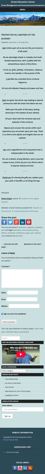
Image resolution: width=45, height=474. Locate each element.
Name (3, 292)
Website (4, 306)
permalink (19, 236)
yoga (3, 236)
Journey (35, 230)
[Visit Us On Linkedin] (25, 470)
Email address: (7, 405)
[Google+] (16, 222)
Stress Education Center (23, 1)
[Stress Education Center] (22, 25)
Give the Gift (9, 387)
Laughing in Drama (11, 395)
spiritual (38, 233)
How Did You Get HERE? (9, 245)
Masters (4, 233)
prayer (27, 233)
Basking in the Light (33, 244)
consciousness (27, 230)
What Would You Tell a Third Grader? (18, 391)
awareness (22, 227)
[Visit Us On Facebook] (14, 470)
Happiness (30, 227)
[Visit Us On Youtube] (19, 470)
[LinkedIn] (22, 222)
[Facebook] (4, 222)
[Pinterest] (28, 222)
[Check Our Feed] (30, 470)
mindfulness (20, 233)
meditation (38, 227)
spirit (3, 230)
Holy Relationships (11, 379)
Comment (5, 266)
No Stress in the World (13, 383)
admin (26, 42)
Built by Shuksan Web (10, 440)
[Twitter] (10, 222)
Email (3, 299)
